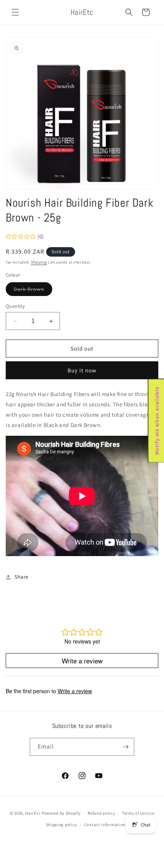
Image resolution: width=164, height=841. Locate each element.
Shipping (39, 262)
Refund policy (101, 813)
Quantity (15, 306)
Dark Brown (33, 290)
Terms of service (138, 813)
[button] (15, 12)
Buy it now (82, 370)
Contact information (104, 824)
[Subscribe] (125, 747)
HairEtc (32, 813)
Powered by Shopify (61, 813)
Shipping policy (61, 824)
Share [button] (21, 576)
